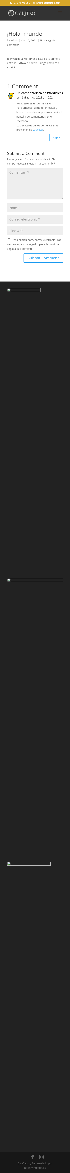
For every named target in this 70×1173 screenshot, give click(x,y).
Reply (56, 137)
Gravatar (38, 129)
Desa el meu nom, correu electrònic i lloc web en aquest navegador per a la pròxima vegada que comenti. (34, 244)
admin (14, 40)
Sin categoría (47, 40)
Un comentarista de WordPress (39, 93)
